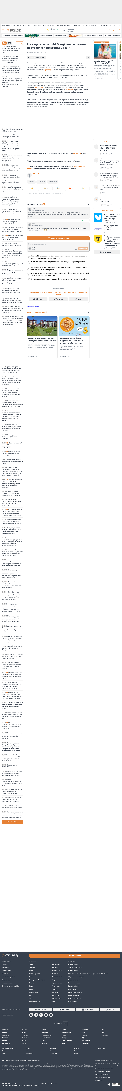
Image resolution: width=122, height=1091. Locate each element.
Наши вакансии (7, 983)
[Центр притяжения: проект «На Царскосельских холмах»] (42, 326)
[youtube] (46, 1015)
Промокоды (107, 210)
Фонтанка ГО (32, 25)
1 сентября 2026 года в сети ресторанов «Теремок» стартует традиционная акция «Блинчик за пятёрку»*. (72, 348)
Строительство (57, 983)
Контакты (5, 968)
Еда (30, 995)
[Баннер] (32, 35)
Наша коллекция (74, 980)
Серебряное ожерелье (46, 25)
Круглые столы (73, 995)
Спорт (54, 980)
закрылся (77, 153)
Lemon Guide (77, 25)
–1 (87, 220)
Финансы (55, 992)
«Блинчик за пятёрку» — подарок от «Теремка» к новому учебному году (71, 340)
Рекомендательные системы (102, 1071)
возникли (69, 90)
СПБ (9, 43)
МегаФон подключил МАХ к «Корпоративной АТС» (104, 62)
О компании (6, 980)
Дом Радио (72, 989)
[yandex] (51, 1015)
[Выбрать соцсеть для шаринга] (88, 57)
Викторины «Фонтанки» (37, 980)
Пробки (61, 30)
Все (4, 43)
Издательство (53, 181)
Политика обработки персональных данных (107, 1063)
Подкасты (55, 974)
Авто (31, 964)
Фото (53, 1001)
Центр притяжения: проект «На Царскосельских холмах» (42, 339)
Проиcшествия (57, 977)
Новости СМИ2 (33, 307)
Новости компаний (37, 312)
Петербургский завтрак (106, 25)
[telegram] (36, 1015)
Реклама (5, 974)
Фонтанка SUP (7, 25)
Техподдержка (7, 971)
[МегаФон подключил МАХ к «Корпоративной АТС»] (105, 51)
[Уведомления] (114, 30)
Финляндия (55, 995)
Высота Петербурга (74, 998)
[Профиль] (119, 30)
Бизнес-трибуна (34, 974)
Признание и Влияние (63, 25)
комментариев (38, 57)
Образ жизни (56, 964)
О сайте (4, 964)
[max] (31, 1015)
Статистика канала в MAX (10, 986)
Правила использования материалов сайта (107, 1066)
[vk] (41, 1015)
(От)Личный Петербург (75, 977)
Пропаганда (41, 181)
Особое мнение (57, 971)
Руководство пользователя (102, 1077)
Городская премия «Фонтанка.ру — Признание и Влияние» (88, 974)
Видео (31, 977)
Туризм (54, 989)
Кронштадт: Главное (75, 992)
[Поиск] (109, 30)
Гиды (31, 986)
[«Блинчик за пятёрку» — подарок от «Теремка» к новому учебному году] (74, 326)
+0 (82, 220)
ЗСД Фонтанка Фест (90, 25)
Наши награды (99, 1080)
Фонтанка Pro (73, 964)
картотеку (47, 70)
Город (31, 989)
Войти (33, 249)
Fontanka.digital (73, 986)
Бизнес (31, 971)
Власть (31, 983)
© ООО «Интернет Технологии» (49, 1084)
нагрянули (39, 87)
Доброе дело (33, 992)
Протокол (31, 181)
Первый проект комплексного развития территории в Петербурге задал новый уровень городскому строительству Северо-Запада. (41, 345)
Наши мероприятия (8, 977)
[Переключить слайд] (120, 52)
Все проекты (72, 1001)
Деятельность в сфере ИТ (102, 1074)
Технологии (56, 986)
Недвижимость (34, 1001)
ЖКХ (31, 998)
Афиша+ (32, 968)
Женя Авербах (38, 174)
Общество (55, 968)
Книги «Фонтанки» (74, 983)
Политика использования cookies (104, 1069)
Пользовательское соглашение (103, 1060)
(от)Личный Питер (19, 25)
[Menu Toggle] (3, 30)
